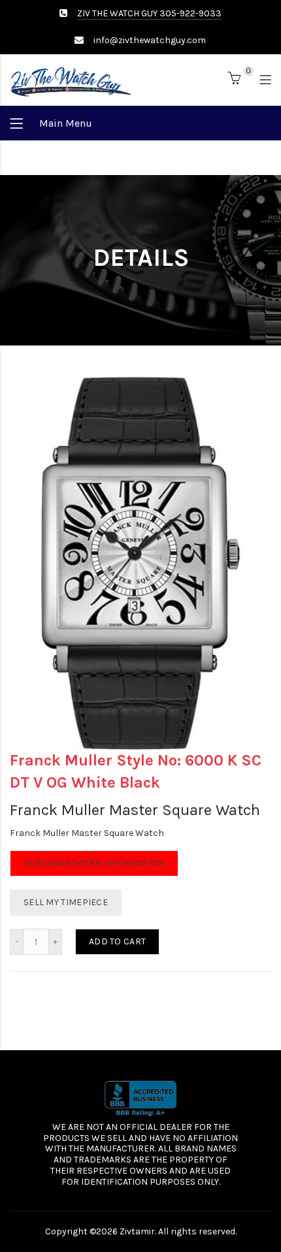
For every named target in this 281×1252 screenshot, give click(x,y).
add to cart (117, 941)
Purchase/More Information (94, 863)
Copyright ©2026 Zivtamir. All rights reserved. (141, 1231)
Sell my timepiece (66, 902)
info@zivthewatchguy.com (149, 40)
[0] (233, 81)
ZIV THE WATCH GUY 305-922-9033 (149, 13)
